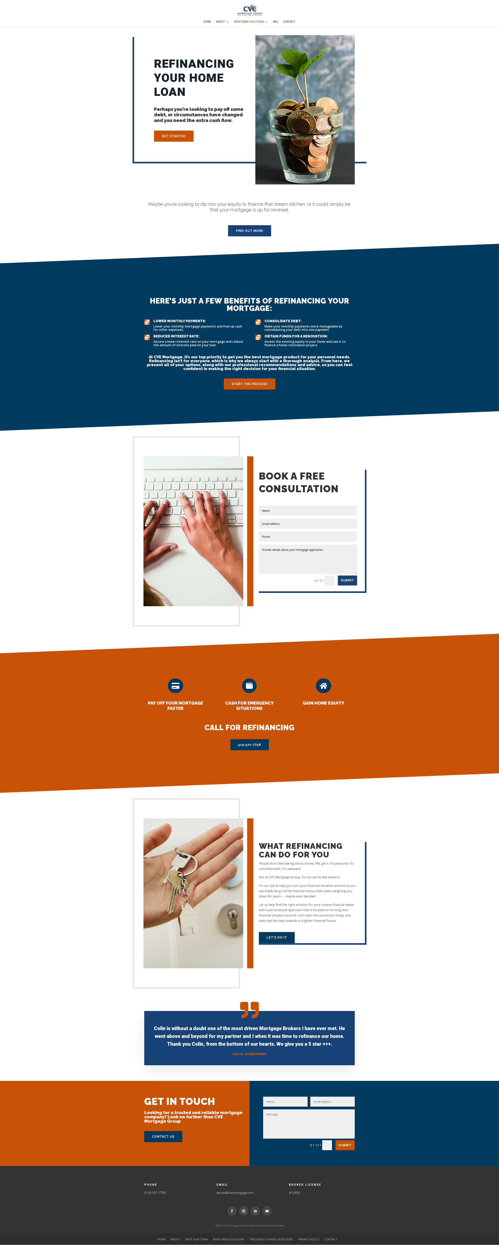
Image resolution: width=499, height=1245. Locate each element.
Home (207, 22)
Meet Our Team (196, 1239)
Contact (289, 22)
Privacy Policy (308, 1239)
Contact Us (163, 1136)
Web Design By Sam (273, 1225)
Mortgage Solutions (249, 22)
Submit (347, 580)
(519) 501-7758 (155, 1193)
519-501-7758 (249, 745)
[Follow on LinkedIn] (255, 1211)
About (220, 22)
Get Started (174, 136)
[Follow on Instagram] (243, 1211)
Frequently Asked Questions (271, 1239)
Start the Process (250, 384)
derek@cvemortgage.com (235, 1193)
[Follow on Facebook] (232, 1211)
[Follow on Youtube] (267, 1211)
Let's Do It (277, 937)
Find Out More (249, 231)
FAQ (275, 22)
